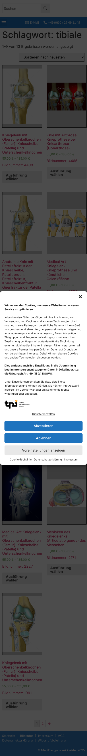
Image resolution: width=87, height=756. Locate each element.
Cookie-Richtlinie (21, 459)
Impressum (70, 459)
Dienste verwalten (43, 414)
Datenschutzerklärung (48, 459)
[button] (80, 296)
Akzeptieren (43, 426)
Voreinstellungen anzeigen (43, 450)
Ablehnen (43, 438)
